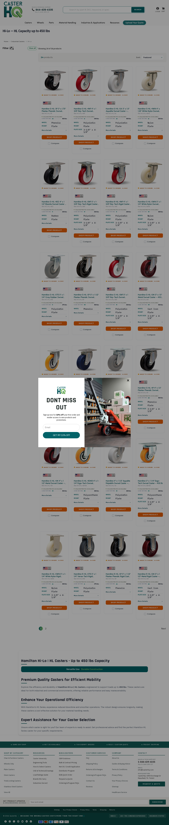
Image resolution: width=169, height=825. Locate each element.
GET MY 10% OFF (61, 435)
